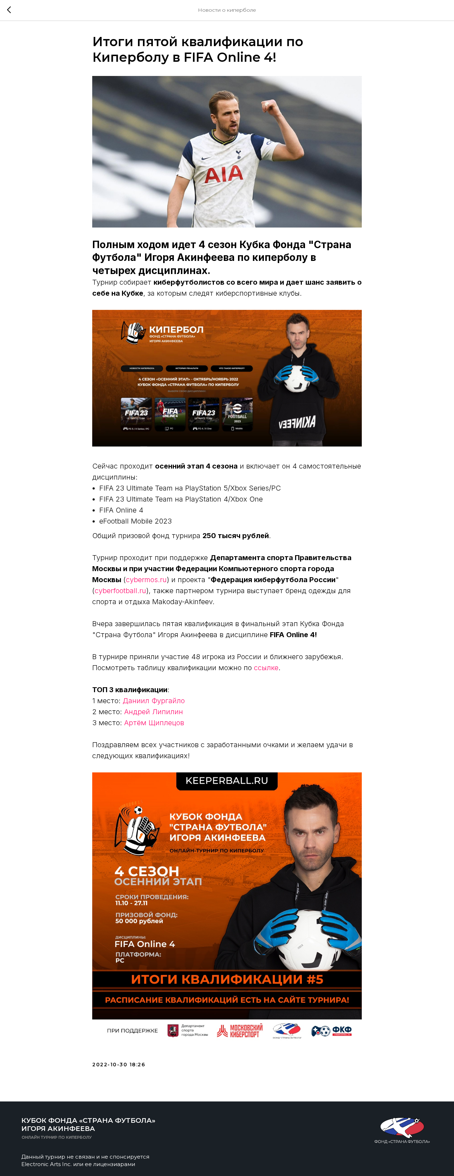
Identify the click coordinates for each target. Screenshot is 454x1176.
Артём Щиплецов (154, 722)
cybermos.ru (146, 579)
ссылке (266, 667)
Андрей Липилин (153, 711)
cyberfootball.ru (120, 590)
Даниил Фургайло (154, 700)
